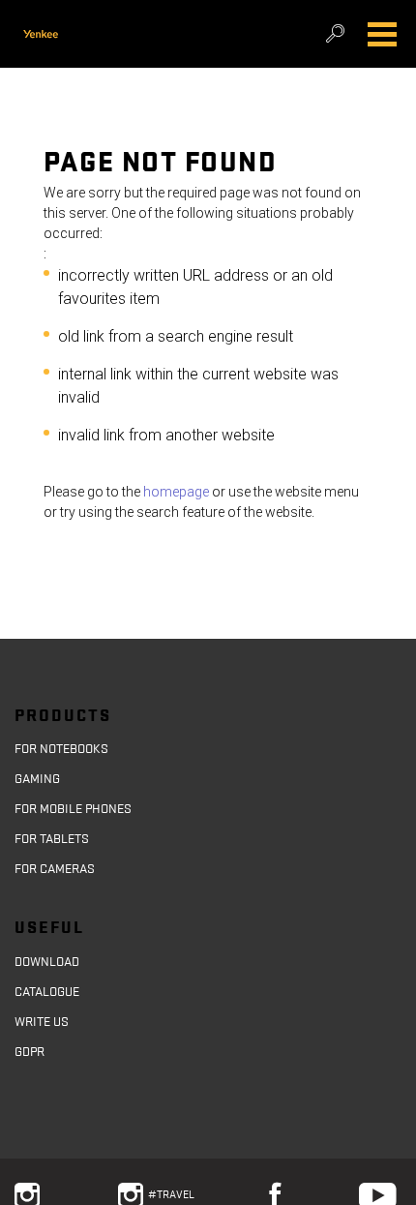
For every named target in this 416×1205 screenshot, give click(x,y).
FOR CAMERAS (55, 869)
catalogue (47, 992)
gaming (37, 779)
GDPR (30, 1052)
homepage (174, 491)
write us (42, 1022)
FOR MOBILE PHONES (73, 809)
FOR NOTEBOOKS (61, 749)
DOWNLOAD (47, 962)
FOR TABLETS (52, 839)
